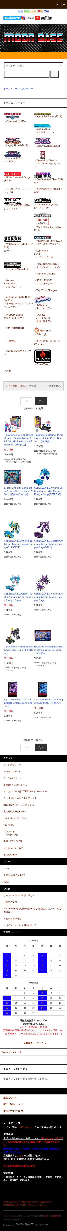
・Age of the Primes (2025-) (48, 116)
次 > (40, 401)
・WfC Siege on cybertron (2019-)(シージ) (18, 247)
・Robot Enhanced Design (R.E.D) (17, 179)
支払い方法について (11, 1202)
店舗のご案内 (10, 902)
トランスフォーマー (23, 89)
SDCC (6, 882)
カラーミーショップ (11, 1216)
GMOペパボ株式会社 (52, 1216)
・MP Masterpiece (14, 328)
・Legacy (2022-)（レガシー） (12, 160)
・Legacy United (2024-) (16, 145)
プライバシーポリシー (37, 1205)
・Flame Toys (41, 364)
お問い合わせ (25, 1127)
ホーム (6, 89)
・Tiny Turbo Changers (45, 290)
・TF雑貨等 (10, 341)
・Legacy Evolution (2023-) (47, 146)
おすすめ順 (12, 386)
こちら (20, 1155)
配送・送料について (30, 1202)
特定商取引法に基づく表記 (14, 1205)
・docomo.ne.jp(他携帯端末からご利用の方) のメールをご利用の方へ (33, 910)
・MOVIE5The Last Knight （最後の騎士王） (43, 318)
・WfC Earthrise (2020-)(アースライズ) (46, 206)
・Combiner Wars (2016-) (16, 269)
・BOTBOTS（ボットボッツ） (43, 306)
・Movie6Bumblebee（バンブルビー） (13, 283)
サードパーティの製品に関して (19, 895)
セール (6, 868)
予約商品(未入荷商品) (14, 875)
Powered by (8, 1225)
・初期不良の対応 (12, 918)
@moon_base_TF (12, 1052)
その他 (7, 371)
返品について (46, 1202)
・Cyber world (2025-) (15, 121)
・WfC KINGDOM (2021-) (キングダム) (17, 207)
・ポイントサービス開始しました (20, 925)
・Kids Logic (40, 334)
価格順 (23, 386)
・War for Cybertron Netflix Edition (47, 229)
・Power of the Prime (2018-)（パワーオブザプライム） (48, 242)
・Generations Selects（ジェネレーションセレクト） (47, 163)
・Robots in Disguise (44, 274)
